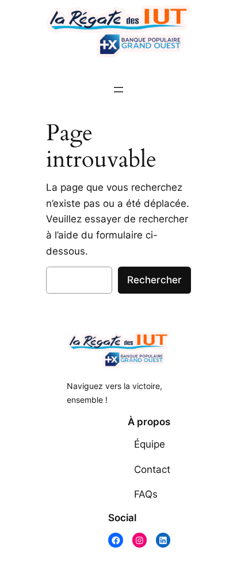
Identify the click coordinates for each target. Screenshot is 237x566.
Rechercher (154, 280)
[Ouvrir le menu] (118, 90)
